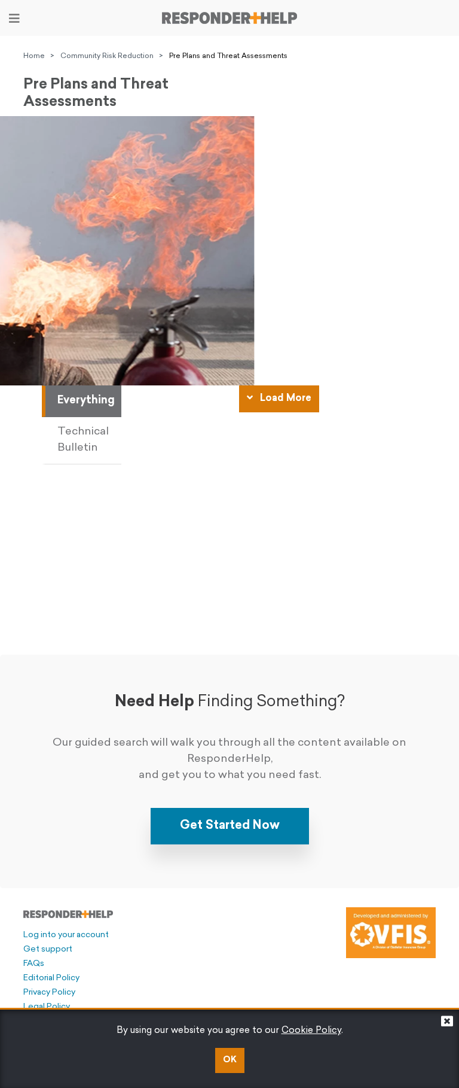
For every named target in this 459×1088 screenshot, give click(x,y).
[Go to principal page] (229, 18)
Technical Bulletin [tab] (83, 440)
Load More (284, 398)
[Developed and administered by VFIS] (391, 932)
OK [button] (230, 1060)
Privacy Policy (49, 992)
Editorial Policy (51, 978)
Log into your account (66, 935)
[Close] (447, 1024)
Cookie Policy (311, 1030)
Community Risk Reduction (107, 56)
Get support (47, 949)
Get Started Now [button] (230, 826)
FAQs (33, 963)
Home (34, 56)
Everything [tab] (86, 401)
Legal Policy (46, 1006)
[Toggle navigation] (14, 19)
